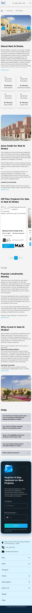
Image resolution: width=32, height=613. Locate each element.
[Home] (3, 3)
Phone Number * (10, 513)
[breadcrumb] (2, 11)
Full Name (8, 501)
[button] (8, 517)
